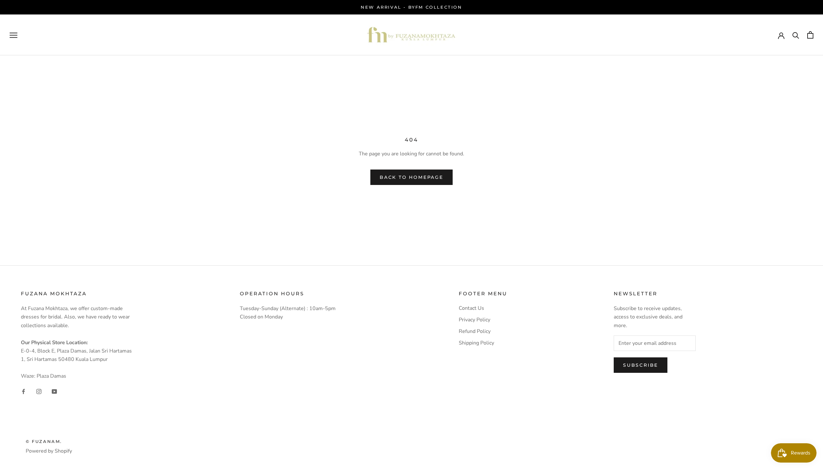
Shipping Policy (476, 342)
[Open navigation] (13, 35)
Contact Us (471, 308)
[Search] (795, 35)
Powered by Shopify (49, 451)
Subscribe (640, 365)
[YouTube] (54, 391)
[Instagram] (38, 391)
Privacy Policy (474, 319)
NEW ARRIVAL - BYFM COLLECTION (411, 7)
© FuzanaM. (44, 441)
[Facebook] (23, 391)
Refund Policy (475, 331)
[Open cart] (810, 35)
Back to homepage (411, 177)
